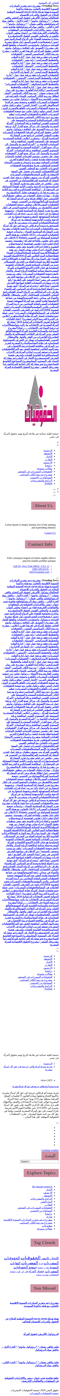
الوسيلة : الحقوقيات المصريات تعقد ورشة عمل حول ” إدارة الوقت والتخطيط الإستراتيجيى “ (35, 69)
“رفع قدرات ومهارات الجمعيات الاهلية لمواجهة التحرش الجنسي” (33, 282)
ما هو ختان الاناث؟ (41, 267)
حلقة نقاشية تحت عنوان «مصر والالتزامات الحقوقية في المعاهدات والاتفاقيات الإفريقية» (31, 30)
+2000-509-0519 (40, 569)
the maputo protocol (42, 1186)
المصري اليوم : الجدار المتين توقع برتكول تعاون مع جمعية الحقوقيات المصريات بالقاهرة (30, 111)
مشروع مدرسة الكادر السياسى (35, 474)
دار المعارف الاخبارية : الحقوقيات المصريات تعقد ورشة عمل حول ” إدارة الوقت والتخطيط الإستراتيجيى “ (32, 75)
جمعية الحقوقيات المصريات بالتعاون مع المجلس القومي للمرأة (34, 168)
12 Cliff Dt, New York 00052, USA (31, 566)
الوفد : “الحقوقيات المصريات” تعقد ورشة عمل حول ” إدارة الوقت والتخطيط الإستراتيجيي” (32, 87)
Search (24, 1161)
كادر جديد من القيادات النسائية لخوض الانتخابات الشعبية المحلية (31, 264)
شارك (49, 1216)
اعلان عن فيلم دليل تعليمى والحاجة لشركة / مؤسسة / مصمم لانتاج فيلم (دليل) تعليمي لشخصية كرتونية (31, 240)
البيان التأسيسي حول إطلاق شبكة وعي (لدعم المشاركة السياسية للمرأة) (30, 198)
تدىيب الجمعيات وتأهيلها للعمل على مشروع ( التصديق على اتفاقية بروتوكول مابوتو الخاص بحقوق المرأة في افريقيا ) (30, 48)
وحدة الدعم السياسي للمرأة (24, 288)
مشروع (45, 1275)
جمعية (40, 1267)
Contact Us (50, 533)
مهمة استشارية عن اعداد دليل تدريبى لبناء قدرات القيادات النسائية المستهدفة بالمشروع (31, 213)
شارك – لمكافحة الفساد (37, 189)
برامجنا (48, 465)
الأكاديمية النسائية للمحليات (36, 252)
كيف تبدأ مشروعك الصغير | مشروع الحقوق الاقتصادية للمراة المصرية (31, 367)
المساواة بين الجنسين (41, 477)
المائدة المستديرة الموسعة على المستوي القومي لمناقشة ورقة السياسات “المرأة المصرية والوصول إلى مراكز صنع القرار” (33, 123)
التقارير (48, 459)
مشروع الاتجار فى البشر (30, 358)
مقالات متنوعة (44, 468)
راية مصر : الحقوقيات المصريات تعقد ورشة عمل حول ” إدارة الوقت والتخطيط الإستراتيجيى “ (35, 63)
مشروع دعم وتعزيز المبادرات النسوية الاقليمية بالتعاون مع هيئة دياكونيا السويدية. (34, 8)
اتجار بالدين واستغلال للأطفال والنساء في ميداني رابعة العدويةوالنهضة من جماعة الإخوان (30, 297)
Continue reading (50, 1150)
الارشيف (47, 462)
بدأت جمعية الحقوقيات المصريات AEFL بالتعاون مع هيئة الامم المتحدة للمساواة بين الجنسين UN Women (32, 234)
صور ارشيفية (50, 42)
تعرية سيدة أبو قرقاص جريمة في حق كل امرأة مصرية (35, 1086)
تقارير (46, 1268)
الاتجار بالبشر (50, 1258)
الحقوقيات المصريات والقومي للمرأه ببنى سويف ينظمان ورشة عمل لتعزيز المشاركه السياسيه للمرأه (31, 177)
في (22, 1272)
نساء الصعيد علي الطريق (26, 279)
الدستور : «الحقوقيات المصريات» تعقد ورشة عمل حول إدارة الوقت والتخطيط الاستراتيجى (31, 81)
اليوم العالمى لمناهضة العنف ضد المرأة (33, 349)
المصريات (29, 1263)
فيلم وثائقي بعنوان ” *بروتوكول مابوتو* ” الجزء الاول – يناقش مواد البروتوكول (30, 20)
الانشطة (48, 453)
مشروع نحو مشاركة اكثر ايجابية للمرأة (32, 364)
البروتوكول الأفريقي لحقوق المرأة (34, 17)
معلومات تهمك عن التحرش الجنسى (26, 340)
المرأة (41, 1263)
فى (26, 1271)
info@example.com (39, 572)
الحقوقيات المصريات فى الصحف (35, 471)
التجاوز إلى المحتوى (48, 2)
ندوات (39, 1274)
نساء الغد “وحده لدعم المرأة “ (33, 285)
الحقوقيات (30, 1257)
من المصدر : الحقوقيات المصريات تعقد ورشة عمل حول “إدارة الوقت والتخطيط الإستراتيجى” (35, 57)
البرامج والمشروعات (41, 480)
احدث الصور (37, 42)
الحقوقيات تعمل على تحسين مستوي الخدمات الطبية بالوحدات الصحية (32, 156)
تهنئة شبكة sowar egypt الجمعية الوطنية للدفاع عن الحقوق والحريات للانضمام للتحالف (33, 14)
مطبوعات (47, 1225)
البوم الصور (46, 1201)
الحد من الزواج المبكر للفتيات (24, 291)
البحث (50, 1155)
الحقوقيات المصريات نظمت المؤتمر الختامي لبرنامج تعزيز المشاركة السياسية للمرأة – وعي (31, 135)
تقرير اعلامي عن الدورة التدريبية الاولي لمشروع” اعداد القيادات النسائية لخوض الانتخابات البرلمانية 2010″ (30, 319)
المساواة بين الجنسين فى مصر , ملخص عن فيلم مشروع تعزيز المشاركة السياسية (32, 183)
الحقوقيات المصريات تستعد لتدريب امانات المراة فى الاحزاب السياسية (30, 352)
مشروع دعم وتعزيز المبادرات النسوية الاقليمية (28, 1219)
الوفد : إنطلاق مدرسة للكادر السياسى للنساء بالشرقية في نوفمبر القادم (31, 96)
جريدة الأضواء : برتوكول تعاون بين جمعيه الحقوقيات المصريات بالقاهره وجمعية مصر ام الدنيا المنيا (30, 102)
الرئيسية (48, 450)
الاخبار (49, 456)
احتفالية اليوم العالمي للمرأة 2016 (36, 255)
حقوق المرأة (36, 1271)
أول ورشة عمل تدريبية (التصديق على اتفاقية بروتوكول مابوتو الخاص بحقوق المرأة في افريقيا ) (32, 129)
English (48, 483)
